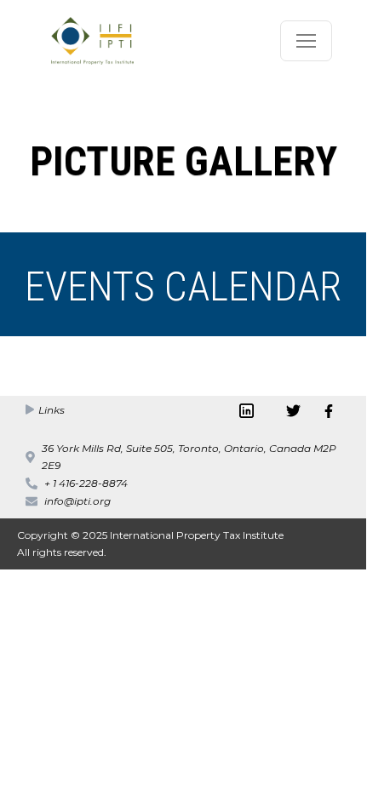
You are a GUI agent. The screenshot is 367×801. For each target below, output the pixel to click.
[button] (306, 40)
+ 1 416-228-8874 (86, 483)
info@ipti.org (77, 501)
